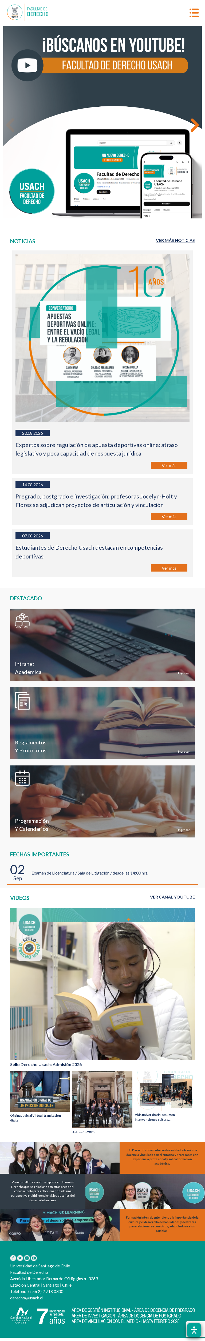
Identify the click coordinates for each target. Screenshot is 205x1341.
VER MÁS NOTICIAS (175, 240)
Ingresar (184, 673)
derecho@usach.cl (26, 1297)
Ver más (169, 465)
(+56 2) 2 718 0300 (45, 1291)
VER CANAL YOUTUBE (172, 896)
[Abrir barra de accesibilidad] (194, 1330)
